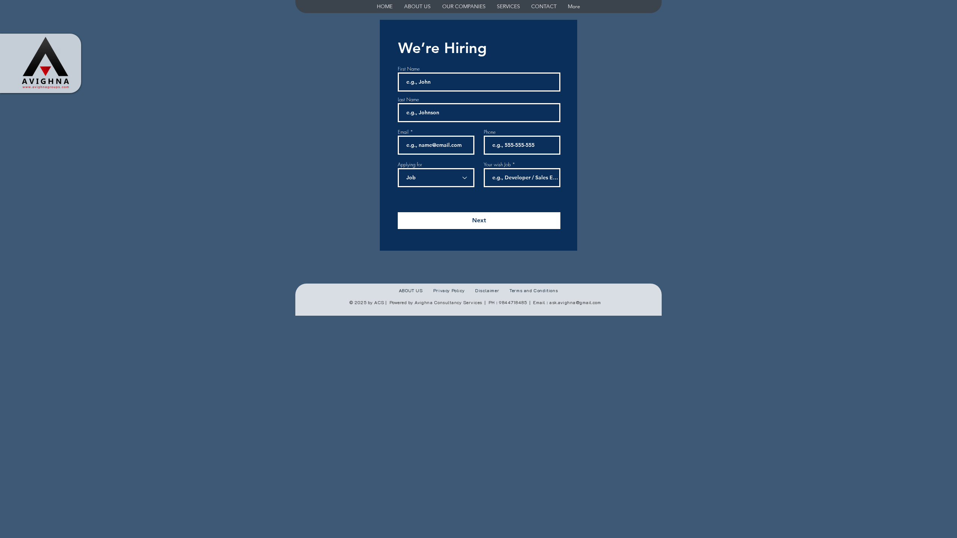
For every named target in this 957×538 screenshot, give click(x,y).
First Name (409, 69)
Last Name (408, 99)
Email (403, 132)
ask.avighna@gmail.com (575, 302)
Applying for (410, 164)
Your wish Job (497, 164)
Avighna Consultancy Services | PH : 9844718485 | (474, 302)
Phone (490, 132)
